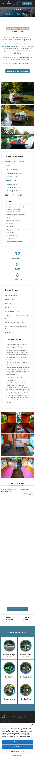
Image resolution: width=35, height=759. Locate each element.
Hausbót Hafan (25, 655)
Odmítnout (17, 746)
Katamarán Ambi (9, 699)
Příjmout (17, 741)
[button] (32, 725)
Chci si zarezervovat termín (17, 609)
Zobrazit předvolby (17, 751)
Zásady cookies (17, 755)
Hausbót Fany (9, 677)
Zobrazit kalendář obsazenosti (17, 71)
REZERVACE (27, 3)
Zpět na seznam (17, 618)
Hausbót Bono (26, 699)
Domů (8, 14)
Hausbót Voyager (9, 655)
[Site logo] (13, 3)
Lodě (13, 14)
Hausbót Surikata (26, 677)
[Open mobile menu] (3, 3)
